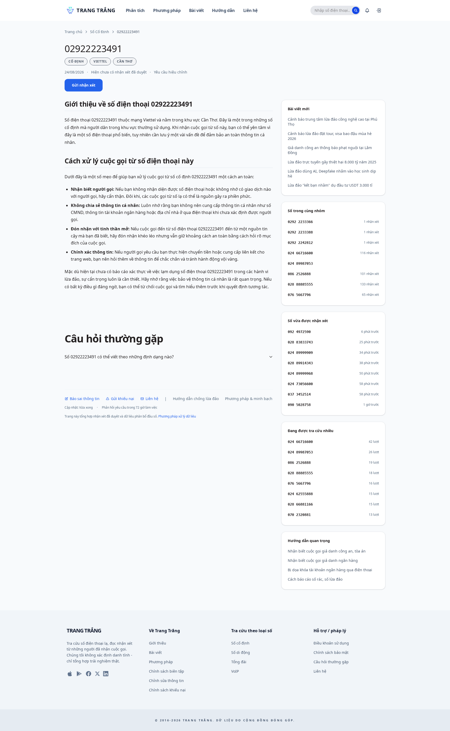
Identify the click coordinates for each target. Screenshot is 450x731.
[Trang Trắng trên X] (97, 673)
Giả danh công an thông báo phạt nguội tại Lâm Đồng (330, 150)
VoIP (235, 671)
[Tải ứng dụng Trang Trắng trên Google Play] (79, 674)
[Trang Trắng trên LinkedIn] (105, 673)
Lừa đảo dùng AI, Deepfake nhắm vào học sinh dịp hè (332, 174)
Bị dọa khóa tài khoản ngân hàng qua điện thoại (330, 569)
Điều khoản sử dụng (331, 643)
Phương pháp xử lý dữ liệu (177, 416)
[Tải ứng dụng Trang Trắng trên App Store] (70, 674)
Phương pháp (167, 10)
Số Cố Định (99, 31)
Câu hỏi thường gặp (331, 661)
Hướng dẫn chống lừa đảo (196, 398)
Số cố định (240, 643)
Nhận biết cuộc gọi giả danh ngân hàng (323, 560)
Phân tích (135, 10)
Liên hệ (250, 10)
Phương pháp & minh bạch (248, 398)
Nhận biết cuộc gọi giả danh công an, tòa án (327, 551)
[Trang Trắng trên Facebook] (88, 674)
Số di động (240, 652)
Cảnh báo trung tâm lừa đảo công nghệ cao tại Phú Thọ (332, 122)
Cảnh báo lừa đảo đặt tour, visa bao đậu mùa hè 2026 (330, 136)
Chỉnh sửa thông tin (166, 680)
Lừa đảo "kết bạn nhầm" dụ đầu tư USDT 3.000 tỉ (330, 185)
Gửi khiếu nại (122, 398)
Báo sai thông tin (84, 398)
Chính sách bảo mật (331, 652)
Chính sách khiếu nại (167, 689)
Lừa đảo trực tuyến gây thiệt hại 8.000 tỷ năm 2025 (332, 161)
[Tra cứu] (355, 10)
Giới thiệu (157, 643)
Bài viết (196, 10)
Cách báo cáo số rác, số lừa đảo (315, 579)
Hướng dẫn (223, 10)
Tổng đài (238, 661)
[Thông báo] (367, 10)
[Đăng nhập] (378, 10)
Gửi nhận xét (83, 85)
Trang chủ (73, 31)
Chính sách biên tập (166, 671)
